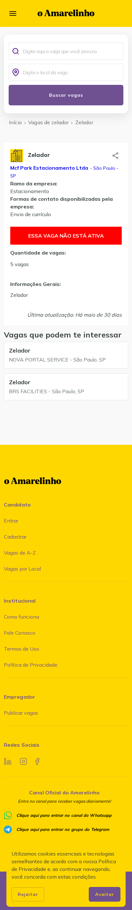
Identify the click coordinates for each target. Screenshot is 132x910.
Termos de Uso (21, 649)
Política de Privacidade (30, 665)
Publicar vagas (21, 713)
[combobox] (71, 51)
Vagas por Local (22, 568)
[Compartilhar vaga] (115, 155)
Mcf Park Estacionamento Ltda (49, 168)
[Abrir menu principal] (12, 13)
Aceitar (104, 894)
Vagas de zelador (48, 122)
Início (15, 122)
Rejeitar (28, 894)
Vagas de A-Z (20, 552)
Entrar (11, 520)
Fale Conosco (19, 633)
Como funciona (21, 616)
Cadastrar (15, 536)
